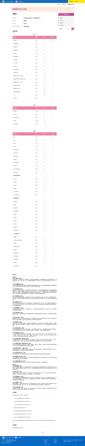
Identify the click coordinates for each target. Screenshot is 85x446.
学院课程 (63, 4)
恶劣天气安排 (46, 443)
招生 (45, 442)
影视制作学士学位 (71, 4)
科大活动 (45, 441)
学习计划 (61, 20)
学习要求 (61, 25)
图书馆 (55, 442)
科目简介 (61, 22)
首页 (58, 4)
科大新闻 (55, 441)
